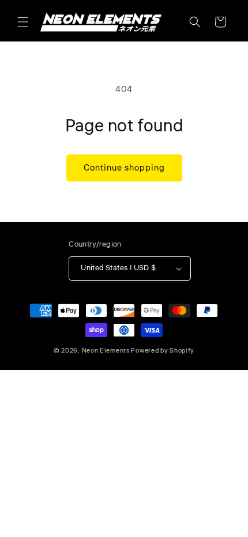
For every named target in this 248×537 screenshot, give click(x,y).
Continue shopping (124, 168)
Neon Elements (106, 350)
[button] (23, 22)
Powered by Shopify (162, 350)
